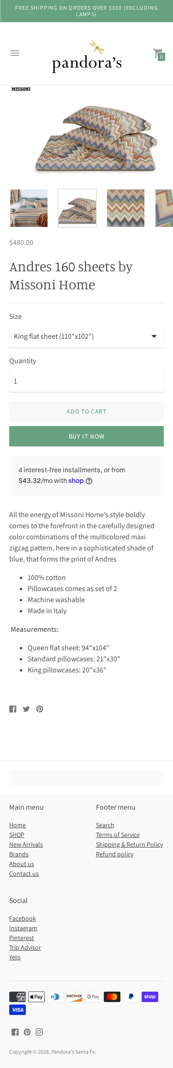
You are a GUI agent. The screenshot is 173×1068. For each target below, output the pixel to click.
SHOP (16, 834)
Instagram (23, 928)
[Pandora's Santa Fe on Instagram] (39, 1031)
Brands (19, 854)
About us (21, 864)
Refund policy (114, 854)
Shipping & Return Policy (129, 844)
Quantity (22, 361)
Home (17, 825)
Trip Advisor (25, 947)
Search (105, 825)
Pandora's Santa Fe (73, 1051)
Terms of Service (118, 834)
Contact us (24, 873)
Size (15, 316)
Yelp (15, 957)
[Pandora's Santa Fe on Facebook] (15, 1031)
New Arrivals (26, 844)
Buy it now (87, 436)
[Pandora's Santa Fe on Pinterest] (27, 1031)
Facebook (22, 918)
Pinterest (21, 938)
